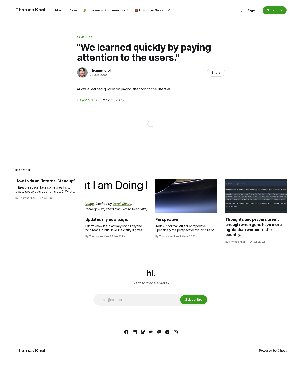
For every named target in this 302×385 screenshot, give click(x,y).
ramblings (84, 37)
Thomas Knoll (31, 10)
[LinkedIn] (135, 332)
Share (216, 72)
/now (73, 10)
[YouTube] (167, 332)
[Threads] (151, 332)
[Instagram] (176, 332)
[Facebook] (126, 332)
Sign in (253, 10)
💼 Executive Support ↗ (153, 10)
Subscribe (274, 10)
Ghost (282, 350)
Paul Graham (90, 100)
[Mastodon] (159, 332)
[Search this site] (240, 10)
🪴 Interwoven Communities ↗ (106, 10)
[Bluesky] (143, 332)
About (59, 10)
